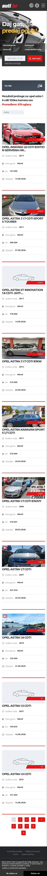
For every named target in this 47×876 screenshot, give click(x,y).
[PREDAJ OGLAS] (31, 5)
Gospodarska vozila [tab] (33, 49)
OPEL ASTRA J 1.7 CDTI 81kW (22, 361)
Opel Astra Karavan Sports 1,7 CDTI (23, 431)
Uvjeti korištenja (27, 854)
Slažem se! (35, 873)
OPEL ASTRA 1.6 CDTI (16, 637)
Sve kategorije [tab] (9, 45)
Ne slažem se (11, 873)
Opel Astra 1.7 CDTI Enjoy (21, 501)
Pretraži (36, 59)
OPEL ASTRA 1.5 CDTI (16, 705)
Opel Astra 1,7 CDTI (16, 569)
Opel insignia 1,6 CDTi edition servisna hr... (23, 149)
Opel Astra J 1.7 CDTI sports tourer (22, 220)
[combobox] (13, 112)
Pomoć (15, 854)
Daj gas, (19, 27)
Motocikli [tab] (7, 49)
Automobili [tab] (29, 45)
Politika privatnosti (32, 851)
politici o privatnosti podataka (14, 868)
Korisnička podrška (14, 851)
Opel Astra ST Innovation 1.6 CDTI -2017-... (22, 291)
